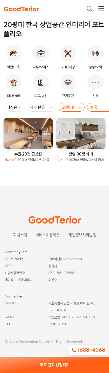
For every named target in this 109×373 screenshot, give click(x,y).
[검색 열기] (89, 9)
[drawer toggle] (101, 9)
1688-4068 (91, 350)
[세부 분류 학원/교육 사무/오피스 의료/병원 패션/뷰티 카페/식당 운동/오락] (41, 107)
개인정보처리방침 (82, 235)
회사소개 (20, 235)
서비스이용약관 (47, 235)
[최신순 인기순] (13, 107)
